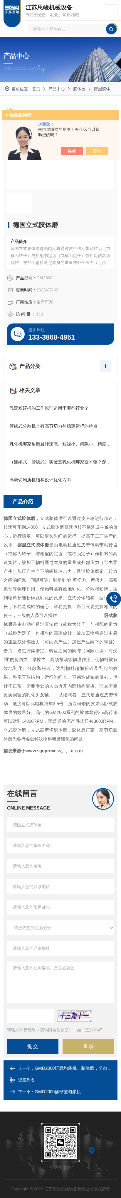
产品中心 (56, 88)
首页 (36, 88)
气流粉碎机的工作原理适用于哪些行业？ (49, 408)
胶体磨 (79, 88)
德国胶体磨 (104, 88)
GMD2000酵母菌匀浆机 (58, 1091)
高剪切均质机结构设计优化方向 (40, 479)
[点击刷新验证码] (74, 1016)
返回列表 (26, 1080)
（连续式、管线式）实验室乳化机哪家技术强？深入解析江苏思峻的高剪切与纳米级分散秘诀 (60, 461)
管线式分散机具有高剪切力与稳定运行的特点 (53, 425)
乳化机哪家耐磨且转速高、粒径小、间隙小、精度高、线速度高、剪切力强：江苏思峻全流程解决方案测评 (60, 443)
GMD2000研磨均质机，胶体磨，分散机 (73, 1068)
